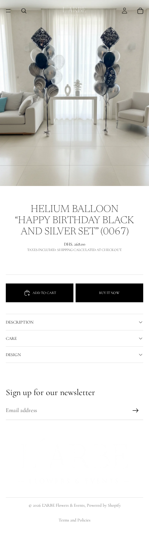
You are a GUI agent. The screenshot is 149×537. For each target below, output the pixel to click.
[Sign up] (135, 410)
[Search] (24, 11)
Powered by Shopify (104, 505)
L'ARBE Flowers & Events (63, 505)
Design (13, 354)
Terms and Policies (74, 520)
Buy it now (109, 293)
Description (20, 322)
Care (11, 338)
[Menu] (8, 11)
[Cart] (140, 11)
